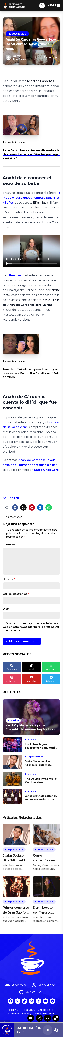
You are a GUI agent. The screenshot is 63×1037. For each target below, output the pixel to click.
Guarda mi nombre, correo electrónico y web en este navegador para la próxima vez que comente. (31, 627)
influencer (14, 275)
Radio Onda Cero (46, 470)
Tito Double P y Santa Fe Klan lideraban (41, 780)
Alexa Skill (35, 992)
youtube (31, 681)
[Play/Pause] (47, 1030)
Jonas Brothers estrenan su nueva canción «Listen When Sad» (41, 797)
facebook (12, 669)
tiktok (32, 669)
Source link (11, 498)
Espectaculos (17, 33)
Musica (14, 720)
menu (52, 5)
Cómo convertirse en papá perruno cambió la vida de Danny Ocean (46, 858)
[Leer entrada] (31, 717)
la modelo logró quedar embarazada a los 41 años (31, 197)
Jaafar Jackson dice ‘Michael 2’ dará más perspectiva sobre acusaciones (37, 763)
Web (6, 608)
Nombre (9, 579)
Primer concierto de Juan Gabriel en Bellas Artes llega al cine (16, 910)
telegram (51, 681)
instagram (11, 681)
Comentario (11, 544)
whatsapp (51, 669)
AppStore (47, 985)
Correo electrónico (16, 593)
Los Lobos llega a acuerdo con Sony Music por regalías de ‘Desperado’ (40, 746)
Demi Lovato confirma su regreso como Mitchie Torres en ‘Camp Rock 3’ (46, 910)
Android (19, 985)
